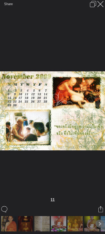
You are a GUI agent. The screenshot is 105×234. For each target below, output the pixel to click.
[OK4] (92, 223)
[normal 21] (9, 223)
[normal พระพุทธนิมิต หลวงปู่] (26, 223)
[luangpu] (76, 223)
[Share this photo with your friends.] (101, 209)
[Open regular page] (93, 4)
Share (8, 4)
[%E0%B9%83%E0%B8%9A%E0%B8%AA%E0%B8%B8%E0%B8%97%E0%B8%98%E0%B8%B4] (42, 223)
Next (100, 224)
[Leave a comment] (4, 209)
